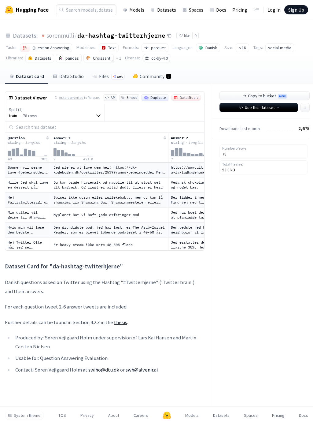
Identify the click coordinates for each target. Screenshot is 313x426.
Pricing (239, 10)
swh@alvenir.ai (142, 369)
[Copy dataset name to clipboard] (169, 35)
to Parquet (79, 97)
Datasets (166, 10)
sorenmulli (60, 35)
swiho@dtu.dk (103, 369)
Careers (141, 415)
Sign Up (296, 10)
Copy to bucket (266, 96)
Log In (274, 10)
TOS (62, 415)
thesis (120, 322)
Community (155, 76)
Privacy (87, 415)
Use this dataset (260, 107)
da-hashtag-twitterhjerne (121, 35)
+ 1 (118, 58)
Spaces (196, 10)
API (113, 97)
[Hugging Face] (167, 415)
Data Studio (71, 76)
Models (136, 10)
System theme (27, 415)
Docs (221, 10)
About (113, 415)
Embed (132, 97)
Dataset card (30, 76)
